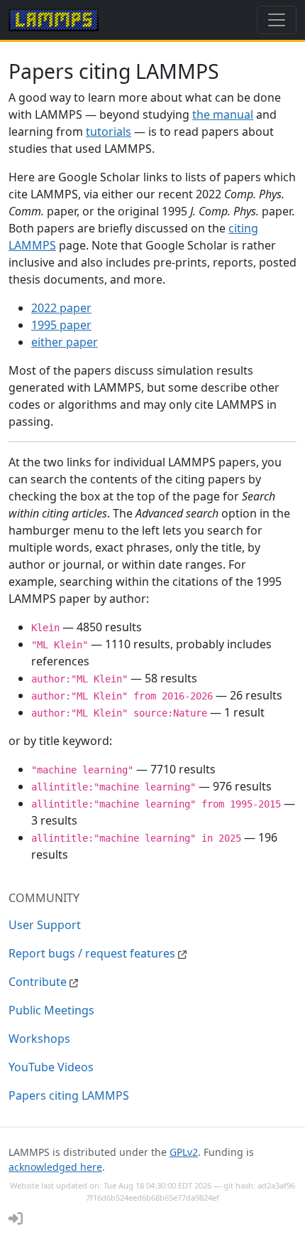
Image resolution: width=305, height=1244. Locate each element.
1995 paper (61, 325)
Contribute (39, 982)
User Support (45, 925)
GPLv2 (184, 1152)
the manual (222, 114)
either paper (64, 342)
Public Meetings (51, 1010)
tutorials (108, 131)
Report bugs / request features (93, 953)
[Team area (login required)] (16, 1218)
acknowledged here (55, 1167)
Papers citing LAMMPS (69, 1095)
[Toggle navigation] (276, 20)
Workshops (39, 1038)
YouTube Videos (51, 1067)
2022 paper (61, 308)
